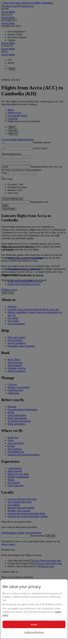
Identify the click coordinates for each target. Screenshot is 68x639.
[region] (34, 609)
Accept (34, 624)
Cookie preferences (34, 632)
